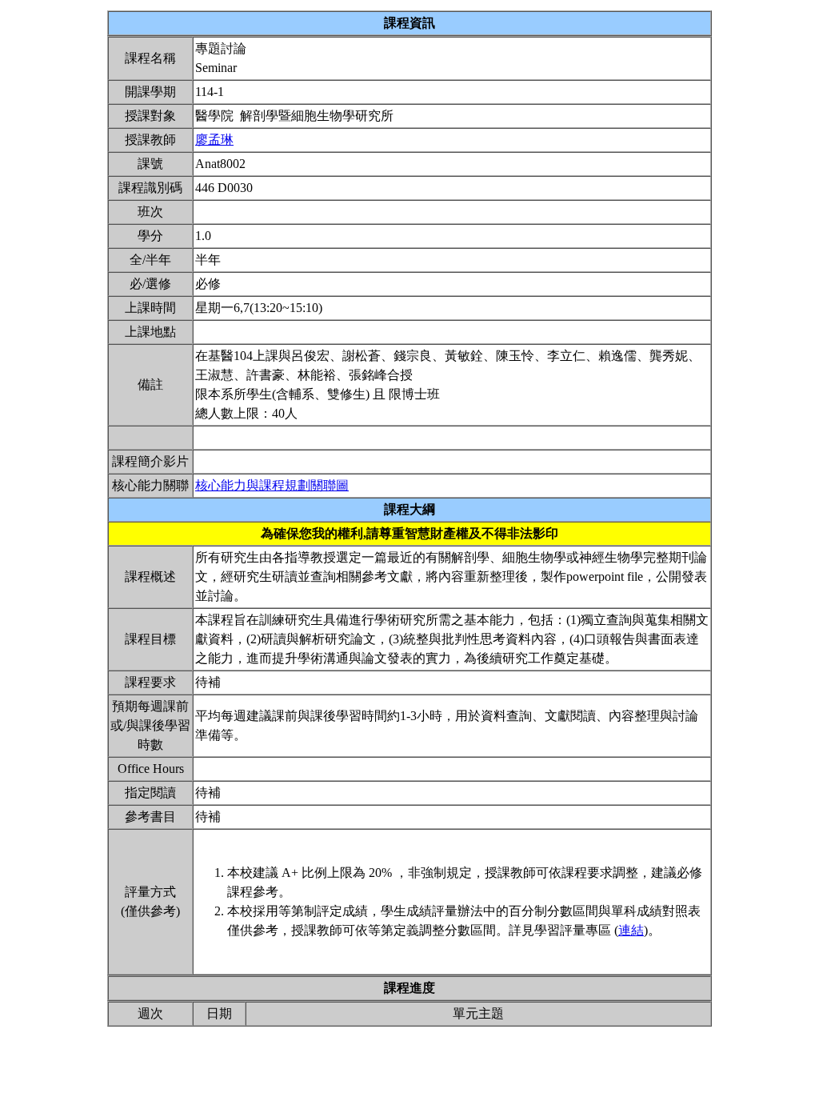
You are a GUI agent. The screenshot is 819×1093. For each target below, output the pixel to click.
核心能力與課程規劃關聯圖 (272, 485)
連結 (631, 930)
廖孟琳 (214, 139)
